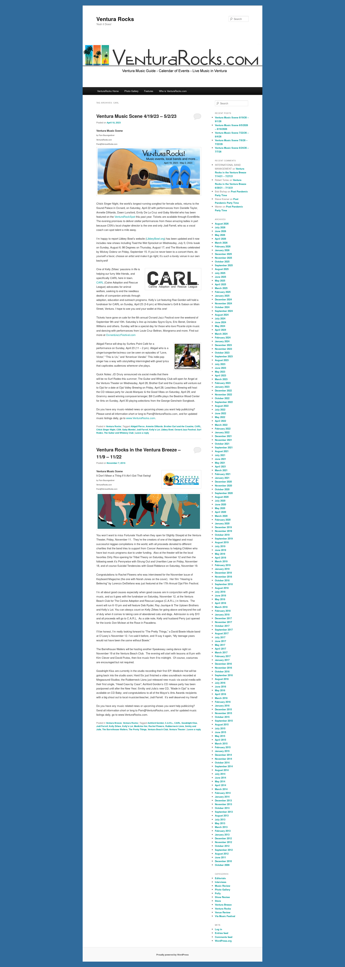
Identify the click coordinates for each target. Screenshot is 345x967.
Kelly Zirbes (115, 726)
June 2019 (220, 550)
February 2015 (223, 747)
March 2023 (221, 379)
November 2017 (223, 622)
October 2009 (222, 865)
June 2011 (220, 857)
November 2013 (223, 804)
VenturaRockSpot (124, 216)
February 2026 (223, 246)
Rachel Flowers (156, 726)
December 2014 (223, 754)
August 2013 (222, 815)
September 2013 (224, 811)
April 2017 (220, 648)
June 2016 (220, 686)
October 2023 (222, 352)
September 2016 (224, 675)
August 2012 (222, 853)
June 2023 (220, 368)
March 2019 (221, 561)
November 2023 (223, 348)
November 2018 (223, 576)
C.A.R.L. (169, 722)
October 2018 (222, 580)
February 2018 (223, 610)
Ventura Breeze (114, 722)
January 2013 (222, 834)
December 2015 (223, 709)
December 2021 (223, 436)
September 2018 (224, 584)
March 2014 (221, 789)
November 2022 (223, 394)
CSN (118, 429)
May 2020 (220, 508)
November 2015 (223, 713)
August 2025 (222, 269)
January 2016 (222, 705)
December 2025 (223, 254)
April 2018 (220, 603)
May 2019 (220, 553)
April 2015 (220, 739)
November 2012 (223, 842)
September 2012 (224, 849)
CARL (100, 282)
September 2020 (224, 493)
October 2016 (222, 671)
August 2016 (222, 679)
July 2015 (220, 728)
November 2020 (223, 485)
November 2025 (223, 257)
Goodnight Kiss (189, 722)
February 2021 (223, 474)
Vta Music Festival (225, 916)
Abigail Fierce (138, 426)
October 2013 (222, 808)
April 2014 (220, 785)
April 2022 (220, 421)
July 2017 (220, 637)
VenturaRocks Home (108, 91)
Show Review (222, 897)
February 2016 (223, 701)
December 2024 (223, 299)
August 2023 (222, 360)
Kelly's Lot (154, 429)
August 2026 (222, 223)
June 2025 (220, 276)
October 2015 (222, 717)
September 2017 (224, 629)
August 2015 (222, 724)
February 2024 (223, 337)
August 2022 (222, 405)
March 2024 (221, 333)
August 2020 (222, 496)
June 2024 (220, 322)
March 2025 (221, 288)
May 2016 (220, 690)
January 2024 (222, 341)
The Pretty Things (138, 729)
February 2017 (223, 656)
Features (148, 91)
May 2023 (220, 371)
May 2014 (220, 781)
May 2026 (220, 235)
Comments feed (223, 937)
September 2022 (224, 402)
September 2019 (224, 538)
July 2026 (220, 227)
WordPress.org (223, 940)
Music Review (222, 885)
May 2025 (220, 280)
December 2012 (223, 838)
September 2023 (224, 356)
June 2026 (220, 231)
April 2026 (220, 238)
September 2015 (224, 720)
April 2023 (220, 375)
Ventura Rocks (115, 19)
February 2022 (223, 428)
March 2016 (221, 698)
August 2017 (222, 633)
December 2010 (223, 861)
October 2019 (222, 534)
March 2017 (221, 652)
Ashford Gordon (156, 722)
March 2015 (221, 743)
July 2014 (220, 774)
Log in (218, 929)
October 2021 (222, 443)
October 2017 (222, 625)
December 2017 (223, 618)
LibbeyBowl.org (155, 238)
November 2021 (223, 440)
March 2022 (221, 424)
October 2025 (222, 261)
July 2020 (220, 500)
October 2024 (222, 307)
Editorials (220, 878)
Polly (218, 893)
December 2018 (223, 572)
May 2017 (220, 645)
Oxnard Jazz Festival (185, 429)
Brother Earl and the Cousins (179, 426)
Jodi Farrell (142, 429)
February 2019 (223, 565)
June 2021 (220, 459)
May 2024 (220, 326)
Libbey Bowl (167, 429)
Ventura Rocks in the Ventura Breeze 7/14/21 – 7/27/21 (230, 172)
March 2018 (221, 607)
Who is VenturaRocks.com (173, 91)
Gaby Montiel (128, 429)
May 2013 (220, 823)
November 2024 (223, 303)
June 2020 (220, 504)
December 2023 (223, 345)
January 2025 (222, 295)
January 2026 (222, 250)
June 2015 (220, 732)
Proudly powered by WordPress (172, 954)
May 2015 (220, 736)
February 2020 (223, 519)
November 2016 (223, 667)
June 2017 (220, 641)
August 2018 (222, 588)
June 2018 (220, 595)
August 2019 (222, 542)
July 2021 (220, 455)
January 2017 (222, 660)
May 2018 (220, 599)
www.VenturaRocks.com (140, 418)
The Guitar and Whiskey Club (119, 432)
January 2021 (222, 477)
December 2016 (223, 663)
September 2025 (224, 265)
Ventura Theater (177, 729)
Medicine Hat (140, 726)
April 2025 (220, 284)
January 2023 (222, 386)
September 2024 (224, 311)
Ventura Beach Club (158, 729)
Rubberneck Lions (174, 726)
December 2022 (223, 390)
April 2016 (220, 694)
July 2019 (220, 546)
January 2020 (222, 523)
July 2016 (220, 682)
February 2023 (223, 383)
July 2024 (220, 318)
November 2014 (223, 758)
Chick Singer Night (105, 429)
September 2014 (224, 766)
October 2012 (222, 846)
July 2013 (220, 819)
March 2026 (221, 242)
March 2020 (221, 516)
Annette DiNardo (154, 426)
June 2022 (220, 413)
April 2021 (220, 466)
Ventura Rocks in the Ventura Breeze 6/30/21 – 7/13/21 (230, 183)
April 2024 (220, 329)
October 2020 (222, 489)
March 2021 (221, 470)
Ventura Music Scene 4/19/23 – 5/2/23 (136, 116)
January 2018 (222, 614)
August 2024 (222, 314)
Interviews (220, 882)
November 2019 (223, 531)
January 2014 (222, 796)
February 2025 (223, 292)
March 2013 (221, 827)
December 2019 (223, 527)
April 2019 (220, 557)
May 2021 (220, 462)
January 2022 (222, 432)
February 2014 (223, 793)
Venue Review (222, 912)
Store (218, 901)
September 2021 (224, 447)
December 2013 (223, 800)
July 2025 (220, 273)
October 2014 (222, 762)
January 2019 (222, 569)
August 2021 (222, 451)
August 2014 (222, 770)
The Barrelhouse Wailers (115, 729)
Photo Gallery (131, 91)
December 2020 (223, 481)
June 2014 (220, 777)
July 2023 (220, 364)
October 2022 (222, 398)
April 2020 (220, 512)
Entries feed (221, 933)
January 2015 (222, 751)
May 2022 (220, 417)
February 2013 (223, 830)
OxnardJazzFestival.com (121, 335)
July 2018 (220, 591)
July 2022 (220, 409)
